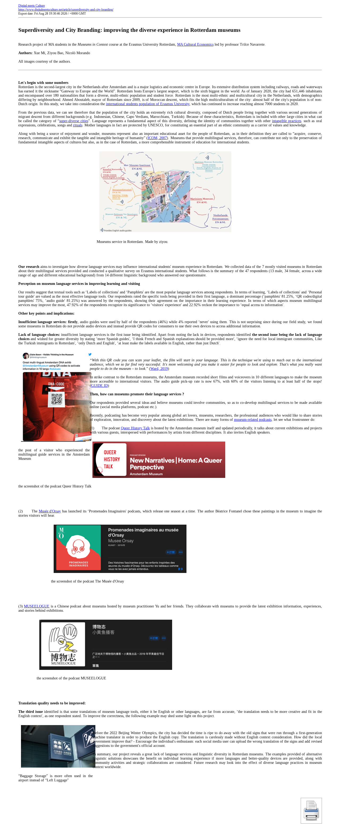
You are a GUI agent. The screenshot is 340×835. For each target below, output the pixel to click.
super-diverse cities (73, 121)
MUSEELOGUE (36, 606)
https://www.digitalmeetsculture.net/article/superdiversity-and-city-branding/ (65, 9)
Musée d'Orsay (50, 511)
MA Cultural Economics (195, 44)
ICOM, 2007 (157, 138)
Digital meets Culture (31, 5)
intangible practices (286, 121)
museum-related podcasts (252, 420)
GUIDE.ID (99, 386)
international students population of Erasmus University (147, 104)
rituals (77, 125)
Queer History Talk (135, 428)
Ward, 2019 (159, 369)
